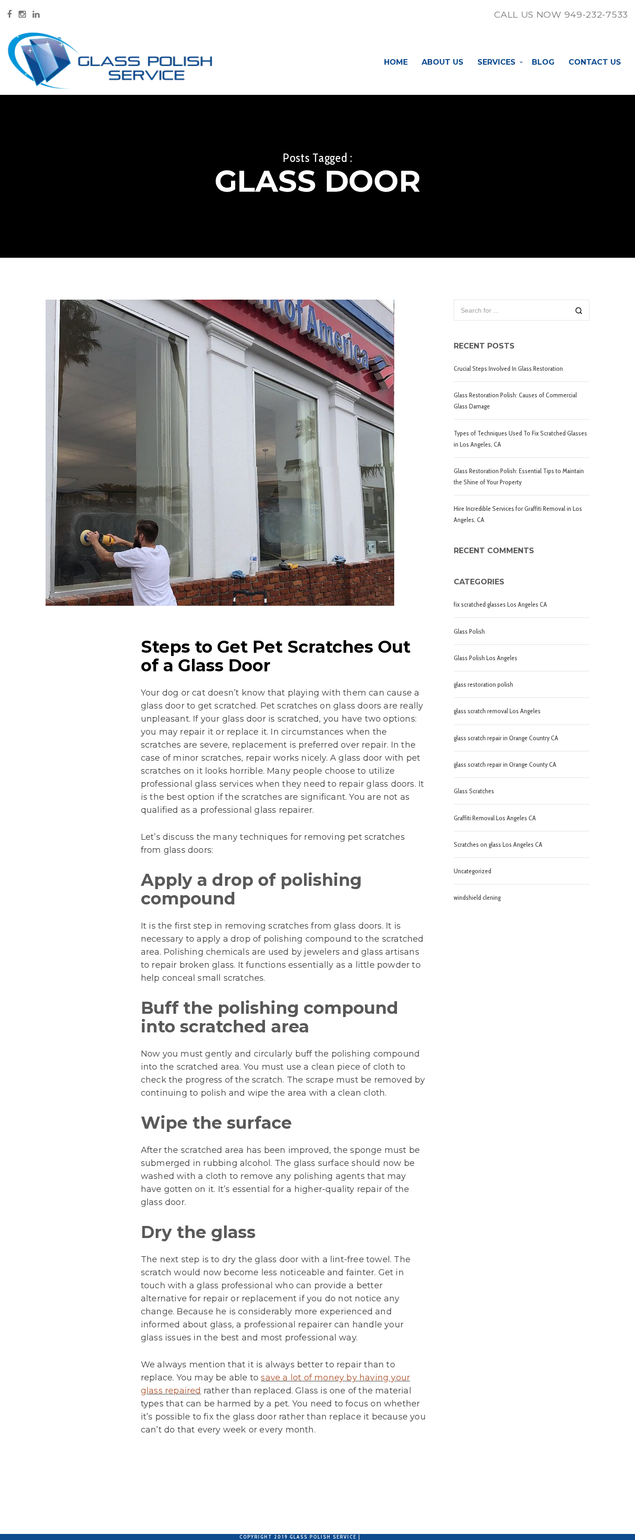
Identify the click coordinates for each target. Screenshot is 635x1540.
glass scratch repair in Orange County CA (505, 764)
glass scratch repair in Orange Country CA (506, 738)
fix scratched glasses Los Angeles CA (500, 604)
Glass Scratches (474, 791)
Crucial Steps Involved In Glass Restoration (508, 368)
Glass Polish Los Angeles (485, 658)
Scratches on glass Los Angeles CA (498, 844)
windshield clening (477, 897)
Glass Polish (469, 631)
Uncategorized (472, 871)
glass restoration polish (483, 684)
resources (379, 1536)
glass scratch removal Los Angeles (497, 711)
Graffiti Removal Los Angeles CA (495, 818)
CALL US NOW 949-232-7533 (561, 14)
